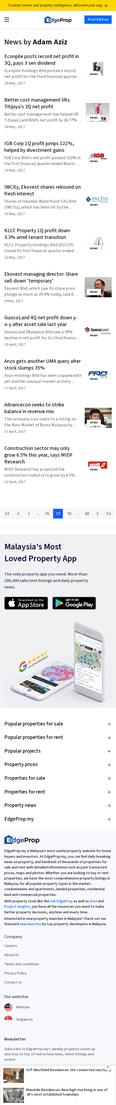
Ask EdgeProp (61, 901)
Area (93, 901)
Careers (10, 946)
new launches (30, 924)
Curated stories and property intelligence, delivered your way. (55, 5)
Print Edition (98, 19)
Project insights (17, 906)
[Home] (58, 19)
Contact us (13, 982)
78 (69, 514)
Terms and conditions (21, 964)
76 (47, 514)
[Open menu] (7, 19)
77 (58, 514)
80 (87, 514)
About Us (11, 955)
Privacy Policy (15, 973)
